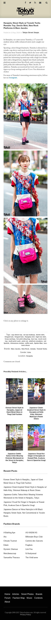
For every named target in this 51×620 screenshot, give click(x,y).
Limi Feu (29, 549)
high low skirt (41, 337)
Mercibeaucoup (10, 553)
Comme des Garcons (34, 541)
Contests (38, 598)
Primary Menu (9, 591)
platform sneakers (36, 341)
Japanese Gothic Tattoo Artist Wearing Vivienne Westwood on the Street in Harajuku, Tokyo (14, 458)
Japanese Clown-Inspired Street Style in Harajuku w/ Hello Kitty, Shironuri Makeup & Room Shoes (36, 413)
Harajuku (29, 356)
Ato (5, 537)
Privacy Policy (25, 615)
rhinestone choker (17, 343)
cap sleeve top (16, 335)
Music (29, 598)
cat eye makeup (29, 335)
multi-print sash (15, 341)
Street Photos (27, 594)
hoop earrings (10, 339)
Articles (15, 594)
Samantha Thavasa (12, 557)
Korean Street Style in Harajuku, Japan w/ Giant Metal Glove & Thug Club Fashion (14, 411)
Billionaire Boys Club (34, 537)
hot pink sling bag (23, 339)
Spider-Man (38, 343)
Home (7, 594)
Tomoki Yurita (42, 349)
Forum (8, 598)
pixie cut (25, 341)
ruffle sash (29, 343)
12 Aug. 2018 (15, 32)
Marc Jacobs (15, 349)
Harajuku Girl (30, 337)
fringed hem (19, 337)
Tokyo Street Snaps (31, 33)
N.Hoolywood (31, 553)
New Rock (25, 349)
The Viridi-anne (32, 557)
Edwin (6, 545)
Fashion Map (19, 598)
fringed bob (9, 337)
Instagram (13, 78)
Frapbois (29, 545)
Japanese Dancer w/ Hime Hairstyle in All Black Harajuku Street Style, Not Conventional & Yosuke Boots (24, 512)
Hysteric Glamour (11, 549)
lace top (34, 339)
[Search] (46, 3)
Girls (29, 352)
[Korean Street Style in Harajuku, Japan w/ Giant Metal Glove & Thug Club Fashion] (14, 391)
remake (33, 349)
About (7, 601)
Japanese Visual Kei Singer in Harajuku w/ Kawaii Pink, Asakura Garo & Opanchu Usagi (36, 457)
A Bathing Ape (9, 533)
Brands (39, 594)
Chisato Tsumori (10, 541)
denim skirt (40, 335)
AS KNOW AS (31, 533)
